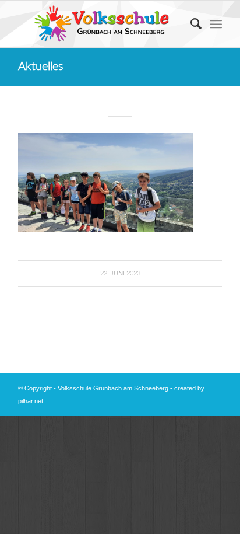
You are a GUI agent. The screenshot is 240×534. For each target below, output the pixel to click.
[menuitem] (190, 24)
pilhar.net (30, 400)
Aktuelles (40, 66)
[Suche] (190, 24)
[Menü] (216, 24)
